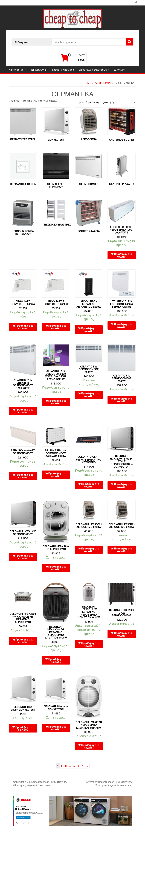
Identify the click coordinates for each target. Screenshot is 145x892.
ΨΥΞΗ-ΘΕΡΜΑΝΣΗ (104, 83)
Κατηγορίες (16, 69)
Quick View (134, 204)
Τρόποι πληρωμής (63, 69)
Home (87, 83)
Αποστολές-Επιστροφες (94, 69)
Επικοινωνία (39, 69)
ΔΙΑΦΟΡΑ (119, 69)
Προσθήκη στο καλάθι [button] (123, 255)
